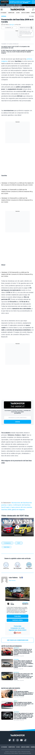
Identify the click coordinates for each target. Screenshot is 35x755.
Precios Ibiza (17, 626)
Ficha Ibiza (17, 616)
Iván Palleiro (6, 24)
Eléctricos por (10, 5)
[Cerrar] (32, 31)
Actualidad (3, 12)
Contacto (7, 751)
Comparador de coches (17, 628)
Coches (18, 12)
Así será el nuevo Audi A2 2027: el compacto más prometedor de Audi (15, 47)
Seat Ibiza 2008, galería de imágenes (13, 509)
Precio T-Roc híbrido (30, 6)
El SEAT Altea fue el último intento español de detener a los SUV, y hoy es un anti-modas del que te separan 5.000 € (17, 52)
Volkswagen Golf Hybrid (6, 6)
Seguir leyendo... (12, 580)
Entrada (3, 16)
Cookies (19, 751)
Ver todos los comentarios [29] (17, 640)
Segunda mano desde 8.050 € (17, 630)
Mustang (22, 6)
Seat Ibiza (6, 547)
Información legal (13, 751)
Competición (11, 12)
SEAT (18, 543)
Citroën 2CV (15, 6)
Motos (15, 690)
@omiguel (12, 24)
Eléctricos (16, 672)
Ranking (33, 747)
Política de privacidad (25, 751)
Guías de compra (25, 12)
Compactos (7, 543)
